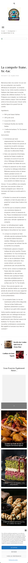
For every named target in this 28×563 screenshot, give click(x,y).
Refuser (14, 552)
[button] (25, 530)
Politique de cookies (13, 560)
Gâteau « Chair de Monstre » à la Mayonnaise (14, 483)
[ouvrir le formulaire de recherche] (14, 3)
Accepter (14, 547)
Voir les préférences (14, 556)
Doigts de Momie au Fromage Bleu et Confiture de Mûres (14, 522)
